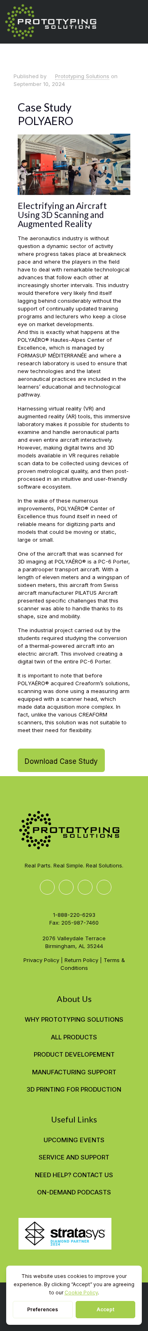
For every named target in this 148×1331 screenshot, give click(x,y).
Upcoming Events (74, 1140)
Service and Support (74, 1157)
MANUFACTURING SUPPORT (74, 1072)
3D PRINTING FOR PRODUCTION (74, 1089)
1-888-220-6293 (74, 914)
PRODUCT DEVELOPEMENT (74, 1054)
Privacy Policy (41, 960)
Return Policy (81, 960)
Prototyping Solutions (82, 76)
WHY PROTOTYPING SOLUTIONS (74, 1019)
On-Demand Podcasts (74, 1192)
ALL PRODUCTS (74, 1037)
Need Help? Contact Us (74, 1175)
